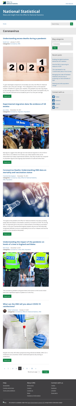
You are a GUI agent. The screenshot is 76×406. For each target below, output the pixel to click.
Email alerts (54, 393)
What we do (30, 385)
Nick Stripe (6, 248)
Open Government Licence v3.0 (35, 402)
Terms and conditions (9, 390)
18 (32, 368)
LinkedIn (53, 390)
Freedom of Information (34, 396)
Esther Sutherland (13, 310)
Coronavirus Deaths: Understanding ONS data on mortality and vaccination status (24, 171)
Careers (29, 388)
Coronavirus (13, 44)
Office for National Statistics (29, 178)
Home (4, 24)
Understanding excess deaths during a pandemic (24, 38)
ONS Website (69, 4)
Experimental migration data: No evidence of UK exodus (24, 105)
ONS (19, 44)
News (28, 393)
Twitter (53, 385)
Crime (19, 249)
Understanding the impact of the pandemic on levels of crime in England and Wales (23, 243)
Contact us (30, 390)
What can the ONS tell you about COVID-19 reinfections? (22, 305)
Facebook (53, 388)
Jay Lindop (6, 110)
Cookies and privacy (8, 388)
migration (20, 112)
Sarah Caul (6, 42)
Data (19, 178)
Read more (7, 96)
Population (27, 112)
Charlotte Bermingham (9, 176)
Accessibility (6, 385)
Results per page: (32, 372)
